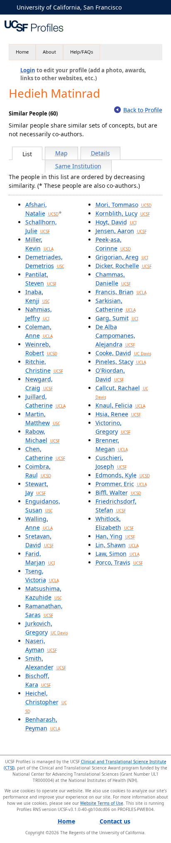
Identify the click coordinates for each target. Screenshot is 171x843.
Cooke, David (123, 353)
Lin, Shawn (117, 545)
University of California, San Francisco (69, 7)
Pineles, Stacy (120, 362)
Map (61, 153)
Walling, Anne (39, 523)
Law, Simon (117, 554)
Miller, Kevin (39, 244)
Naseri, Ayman (41, 645)
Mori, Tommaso (123, 205)
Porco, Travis (119, 562)
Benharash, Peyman (42, 723)
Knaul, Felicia (120, 405)
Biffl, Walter (118, 492)
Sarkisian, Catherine (115, 305)
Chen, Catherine (45, 453)
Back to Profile (142, 110)
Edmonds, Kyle (122, 475)
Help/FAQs (81, 52)
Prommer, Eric (121, 484)
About (49, 52)
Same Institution (78, 166)
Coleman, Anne (39, 331)
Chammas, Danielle (113, 278)
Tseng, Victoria (42, 575)
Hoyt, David (116, 222)
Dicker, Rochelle (123, 266)
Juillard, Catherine (45, 401)
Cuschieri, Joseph (111, 462)
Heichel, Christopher (46, 701)
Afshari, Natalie (42, 209)
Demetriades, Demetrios (44, 261)
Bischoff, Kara (38, 680)
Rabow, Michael (42, 436)
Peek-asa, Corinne (113, 244)
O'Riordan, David (110, 374)
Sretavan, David (39, 540)
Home (22, 52)
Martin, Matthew (42, 418)
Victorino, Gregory (112, 427)
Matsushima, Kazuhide (43, 593)
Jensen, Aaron (121, 231)
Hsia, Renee (118, 414)
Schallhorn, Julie (41, 226)
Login (27, 70)
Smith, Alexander (45, 662)
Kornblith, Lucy (122, 213)
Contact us (115, 821)
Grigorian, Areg (121, 257)
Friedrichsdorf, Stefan (116, 505)
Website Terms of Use (101, 803)
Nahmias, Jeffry (38, 313)
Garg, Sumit (116, 318)
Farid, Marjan (40, 558)
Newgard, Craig (39, 383)
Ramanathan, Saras (44, 610)
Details (100, 153)
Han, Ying (115, 536)
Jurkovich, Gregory (46, 627)
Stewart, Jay (36, 488)
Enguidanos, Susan (42, 505)
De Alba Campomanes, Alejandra (115, 335)
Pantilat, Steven (40, 278)
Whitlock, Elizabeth (114, 523)
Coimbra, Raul (38, 470)
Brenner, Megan (111, 444)
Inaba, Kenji (37, 296)
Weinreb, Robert (41, 348)
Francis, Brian (121, 292)
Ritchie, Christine (44, 366)
